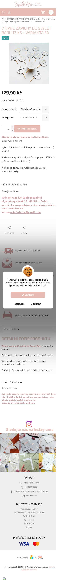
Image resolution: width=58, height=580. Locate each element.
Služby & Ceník (29, 516)
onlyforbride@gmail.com (25, 212)
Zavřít (18, 221)
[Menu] (51, 12)
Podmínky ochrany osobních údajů (29, 512)
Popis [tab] (6, 329)
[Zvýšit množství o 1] (12, 127)
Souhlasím (29, 294)
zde (44, 285)
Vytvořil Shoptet (21, 557)
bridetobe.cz (31, 495)
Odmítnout (36, 304)
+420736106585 (31, 487)
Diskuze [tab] (15, 329)
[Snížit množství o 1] (12, 130)
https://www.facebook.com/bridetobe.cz (31, 491)
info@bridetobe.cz (31, 482)
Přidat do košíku (29, 128)
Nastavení (19, 304)
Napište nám (29, 523)
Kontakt (29, 527)
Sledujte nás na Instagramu (30, 430)
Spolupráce (29, 519)
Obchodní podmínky (29, 509)
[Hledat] (3, 12)
